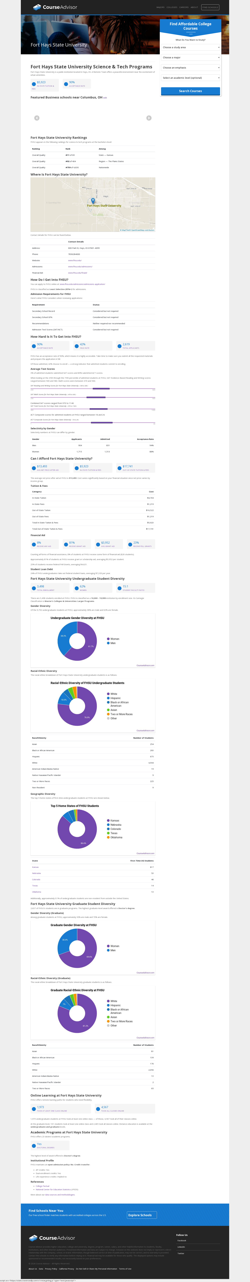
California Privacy (66, 1268)
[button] (37, 118)
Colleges (172, 7)
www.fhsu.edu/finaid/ (77, 272)
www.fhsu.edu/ (75, 260)
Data (41, 1268)
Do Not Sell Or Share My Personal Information (96, 1268)
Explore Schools (140, 1215)
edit (105, 97)
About (194, 7)
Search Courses (190, 91)
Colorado (36, 879)
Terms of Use (125, 1268)
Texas (35, 885)
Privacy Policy (51, 1268)
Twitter (180, 1253)
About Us (33, 1268)
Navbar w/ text (55, 7)
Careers (184, 7)
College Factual (42, 1186)
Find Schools (210, 7)
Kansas (35, 867)
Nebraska (36, 873)
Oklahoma (36, 891)
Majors (161, 7)
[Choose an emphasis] (190, 67)
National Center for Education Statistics (53, 1189)
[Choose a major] (190, 57)
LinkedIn (181, 1247)
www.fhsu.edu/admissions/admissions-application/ (82, 284)
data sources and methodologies (60, 1194)
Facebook (181, 1240)
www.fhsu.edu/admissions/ (80, 266)
